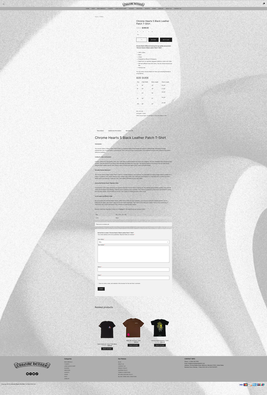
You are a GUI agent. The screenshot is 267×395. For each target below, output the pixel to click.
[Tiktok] (36, 281)
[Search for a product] (4, 4)
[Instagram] (30, 281)
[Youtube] (33, 281)
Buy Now (153, 39)
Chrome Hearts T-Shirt (152, 115)
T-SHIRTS (110, 8)
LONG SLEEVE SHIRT (120, 8)
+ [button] (145, 39)
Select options (107, 256)
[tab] (100, 124)
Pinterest (121, 203)
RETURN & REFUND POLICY (125, 282)
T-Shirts (101, 16)
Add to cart (166, 39)
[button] (131, 22)
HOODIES (131, 8)
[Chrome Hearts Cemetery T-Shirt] (160, 235)
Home (96, 16)
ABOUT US (169, 8)
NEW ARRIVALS (101, 8)
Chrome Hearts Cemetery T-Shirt (160, 248)
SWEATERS (139, 8)
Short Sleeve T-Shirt (162, 115)
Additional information (114, 124)
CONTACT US (177, 8)
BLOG (119, 269)
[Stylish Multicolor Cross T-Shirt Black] (107, 237)
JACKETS (147, 8)
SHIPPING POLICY (123, 278)
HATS (65, 284)
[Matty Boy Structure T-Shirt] (133, 235)
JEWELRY (160, 8)
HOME (87, 8)
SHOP (93, 8)
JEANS (154, 8)
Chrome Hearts (148, 71)
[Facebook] (27, 281)
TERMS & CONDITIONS (124, 280)
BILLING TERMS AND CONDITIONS (127, 284)
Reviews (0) (129, 124)
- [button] (138, 39)
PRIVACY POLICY (122, 276)
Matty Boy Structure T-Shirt (133, 248)
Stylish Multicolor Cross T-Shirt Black (107, 252)
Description (100, 124)
